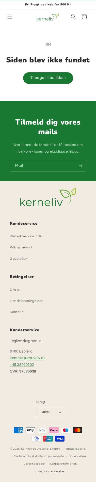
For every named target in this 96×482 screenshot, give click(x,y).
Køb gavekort (21, 247)
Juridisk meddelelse (50, 471)
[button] (9, 16)
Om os (15, 290)
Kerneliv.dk (28, 448)
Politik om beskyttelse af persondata (39, 456)
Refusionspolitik (75, 448)
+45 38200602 (22, 365)
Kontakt (16, 312)
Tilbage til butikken (48, 78)
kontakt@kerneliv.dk (28, 358)
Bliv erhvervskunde (26, 236)
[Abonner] (80, 165)
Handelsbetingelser (26, 301)
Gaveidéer (18, 258)
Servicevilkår (77, 456)
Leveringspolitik (34, 464)
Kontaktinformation (63, 464)
